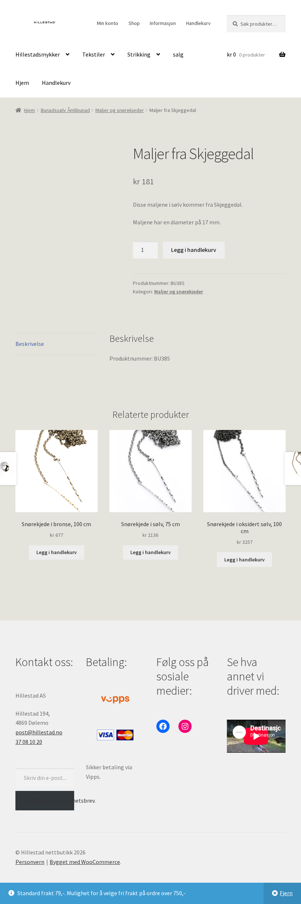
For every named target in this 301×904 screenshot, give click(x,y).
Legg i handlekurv (193, 249)
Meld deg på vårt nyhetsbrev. (49, 800)
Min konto (107, 23)
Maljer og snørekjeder (119, 110)
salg (178, 54)
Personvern (29, 861)
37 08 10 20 (28, 741)
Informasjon (163, 23)
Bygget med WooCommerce (85, 861)
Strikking (138, 54)
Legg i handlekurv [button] (56, 552)
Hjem (22, 82)
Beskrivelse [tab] (29, 343)
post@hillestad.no (38, 732)
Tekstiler (93, 54)
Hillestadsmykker (37, 54)
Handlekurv (198, 23)
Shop (134, 23)
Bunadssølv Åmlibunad (65, 110)
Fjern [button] (286, 893)
